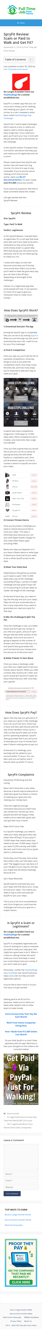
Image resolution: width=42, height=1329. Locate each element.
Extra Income (13, 1113)
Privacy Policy (15, 1321)
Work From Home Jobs (12, 1317)
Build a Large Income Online (18, 1214)
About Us (28, 1321)
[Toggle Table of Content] (30, 60)
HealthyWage (10, 94)
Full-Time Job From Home (16, 69)
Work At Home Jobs (14, 1225)
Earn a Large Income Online (21, 1310)
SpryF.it (34, 335)
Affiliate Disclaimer (31, 1317)
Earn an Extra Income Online (18, 1219)
